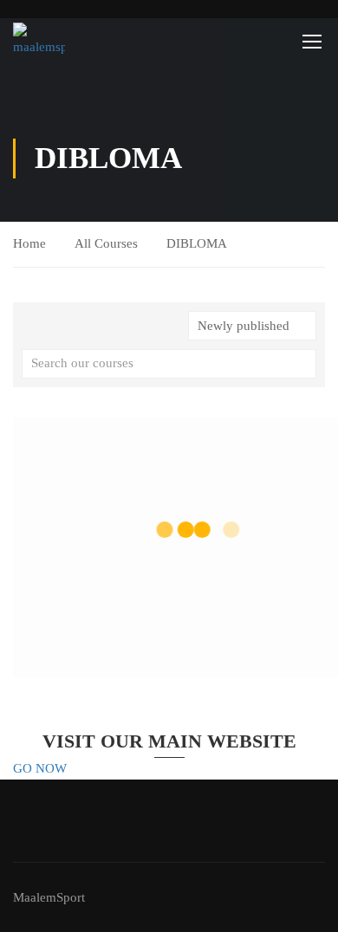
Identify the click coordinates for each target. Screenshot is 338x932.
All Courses (106, 243)
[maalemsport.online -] (39, 41)
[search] (303, 364)
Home (29, 243)
